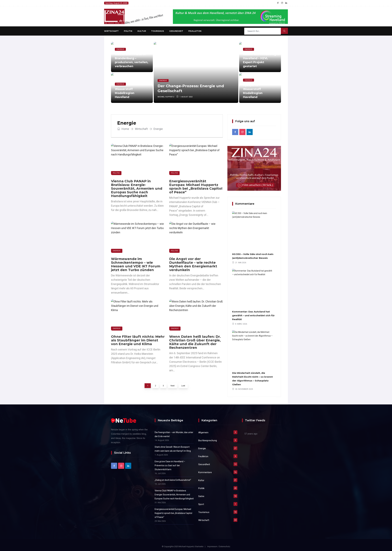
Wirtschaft (111, 31)
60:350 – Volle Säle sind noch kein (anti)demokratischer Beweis (252, 256)
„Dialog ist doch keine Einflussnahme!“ (173, 480)
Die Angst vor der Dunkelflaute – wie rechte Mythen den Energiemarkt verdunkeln (193, 264)
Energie (120, 49)
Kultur (142, 31)
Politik (128, 31)
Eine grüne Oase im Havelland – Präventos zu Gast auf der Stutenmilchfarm (170, 465)
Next (173, 386)
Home (125, 128)
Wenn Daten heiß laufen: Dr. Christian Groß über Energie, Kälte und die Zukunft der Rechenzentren (195, 342)
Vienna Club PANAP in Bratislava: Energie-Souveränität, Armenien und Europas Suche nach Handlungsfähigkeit (136, 188)
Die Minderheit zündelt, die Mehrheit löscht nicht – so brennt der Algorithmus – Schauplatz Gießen (252, 378)
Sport (201, 504)
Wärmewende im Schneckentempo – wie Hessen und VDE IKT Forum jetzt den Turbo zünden (135, 264)
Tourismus (157, 31)
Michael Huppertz (166, 97)
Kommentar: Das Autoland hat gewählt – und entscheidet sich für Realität (253, 315)
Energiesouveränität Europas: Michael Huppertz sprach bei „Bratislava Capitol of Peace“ (195, 186)
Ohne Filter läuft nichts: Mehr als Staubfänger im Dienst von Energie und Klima (138, 340)
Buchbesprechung (207, 440)
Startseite (199, 546)
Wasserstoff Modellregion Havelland (124, 93)
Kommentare (205, 472)
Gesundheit (176, 31)
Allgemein (203, 432)
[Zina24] (133, 16)
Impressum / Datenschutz (218, 546)
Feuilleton (194, 31)
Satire (201, 496)
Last (183, 386)
